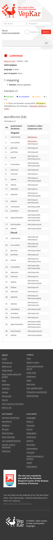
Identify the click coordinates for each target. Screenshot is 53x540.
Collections (31, 376)
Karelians (6, 384)
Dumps (5, 392)
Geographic (31, 433)
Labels (29, 462)
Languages (31, 417)
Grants (5, 400)
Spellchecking (32, 396)
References (7, 366)
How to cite (6, 407)
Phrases (5, 429)
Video (28, 380)
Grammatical (32, 448)
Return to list (9, 61)
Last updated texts (34, 388)
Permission (6, 396)
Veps (4, 380)
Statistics (6, 388)
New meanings (8, 437)
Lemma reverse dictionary (8, 445)
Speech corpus (32, 362)
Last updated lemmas (11, 441)
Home (4, 359)
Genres (29, 429)
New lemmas (7, 433)
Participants (7, 362)
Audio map (31, 372)
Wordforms (7, 421)
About (5, 355)
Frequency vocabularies (36, 392)
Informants (31, 437)
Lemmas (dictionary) (10, 417)
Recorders (30, 444)
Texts (28, 358)
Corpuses (30, 425)
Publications (7, 370)
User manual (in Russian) (13, 404)
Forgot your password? (11, 33)
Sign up (5, 30)
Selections (6, 451)
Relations (6, 425)
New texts (30, 384)
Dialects (29, 421)
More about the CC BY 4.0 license (17, 503)
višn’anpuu (32, 137)
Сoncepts (30, 452)
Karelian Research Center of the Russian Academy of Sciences (33, 481)
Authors (29, 441)
